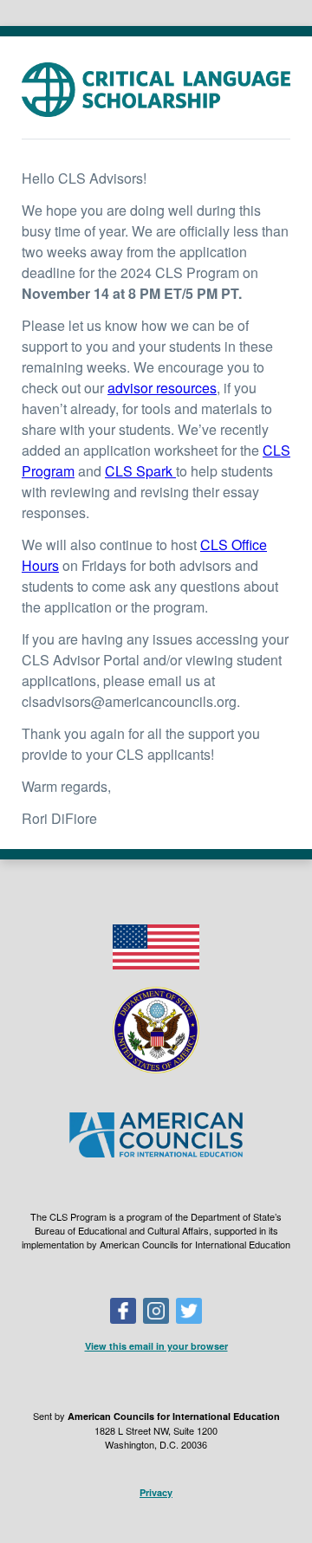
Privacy (156, 1492)
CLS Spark (140, 471)
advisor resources (162, 388)
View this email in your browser (156, 1345)
